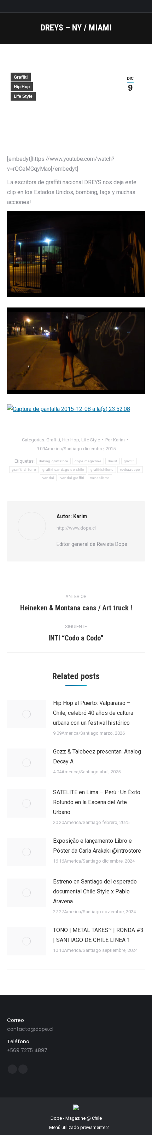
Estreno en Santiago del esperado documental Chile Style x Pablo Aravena (95, 891)
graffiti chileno (24, 469)
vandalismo (100, 478)
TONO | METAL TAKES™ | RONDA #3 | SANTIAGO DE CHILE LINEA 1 (98, 935)
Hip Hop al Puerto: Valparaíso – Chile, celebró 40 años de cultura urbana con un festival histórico (93, 713)
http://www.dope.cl (76, 528)
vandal (48, 478)
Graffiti (21, 77)
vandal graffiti (72, 478)
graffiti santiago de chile (63, 469)
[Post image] (26, 714)
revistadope (130, 469)
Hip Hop (22, 86)
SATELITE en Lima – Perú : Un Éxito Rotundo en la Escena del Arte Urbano (96, 802)
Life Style (23, 96)
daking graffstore (53, 461)
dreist (112, 461)
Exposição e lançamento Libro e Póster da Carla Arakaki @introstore (97, 845)
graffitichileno (102, 469)
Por (115, 439)
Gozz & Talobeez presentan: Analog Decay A (97, 756)
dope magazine (88, 461)
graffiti (129, 461)
